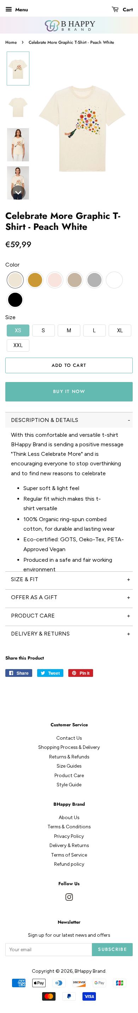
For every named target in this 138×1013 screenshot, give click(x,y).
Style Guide (69, 784)
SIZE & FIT (24, 579)
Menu (21, 9)
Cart (127, 9)
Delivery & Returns (69, 845)
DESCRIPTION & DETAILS (44, 420)
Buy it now (69, 391)
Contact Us (69, 738)
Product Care (69, 775)
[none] (18, 68)
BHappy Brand (90, 971)
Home (11, 42)
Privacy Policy (69, 836)
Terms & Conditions (69, 826)
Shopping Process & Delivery (69, 747)
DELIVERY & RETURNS (40, 633)
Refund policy (69, 864)
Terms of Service (69, 855)
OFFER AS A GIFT (34, 597)
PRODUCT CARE (33, 615)
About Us (69, 817)
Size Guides (69, 766)
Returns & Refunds (69, 756)
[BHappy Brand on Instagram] (69, 898)
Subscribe (112, 949)
